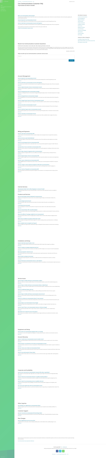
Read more (19, 80)
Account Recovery (80, 28)
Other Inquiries (80, 31)
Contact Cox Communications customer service (25, 28)
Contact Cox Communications (82, 16)
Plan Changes (80, 34)
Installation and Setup (81, 24)
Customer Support (81, 33)
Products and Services (81, 22)
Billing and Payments (81, 19)
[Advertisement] (43, 36)
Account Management (81, 18)
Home (2, 5)
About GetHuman (3, 10)
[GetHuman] (4, 1)
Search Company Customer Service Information (6, 7)
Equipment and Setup (81, 27)
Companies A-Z (3, 9)
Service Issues (80, 25)
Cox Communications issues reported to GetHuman (26, 440)
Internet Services (80, 21)
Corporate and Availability (82, 30)
